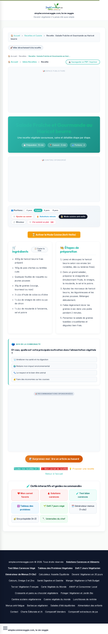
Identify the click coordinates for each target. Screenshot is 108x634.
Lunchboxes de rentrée (85, 599)
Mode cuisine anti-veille (73, 217)
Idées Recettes (30, 62)
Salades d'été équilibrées (62, 605)
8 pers (55, 210)
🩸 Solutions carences (53, 495)
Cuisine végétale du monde (57, 599)
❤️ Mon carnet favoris (25, 495)
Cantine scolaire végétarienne (26, 599)
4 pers (38, 210)
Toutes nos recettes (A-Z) (27, 468)
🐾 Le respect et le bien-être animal (29, 373)
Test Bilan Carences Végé (21, 568)
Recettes (22, 56)
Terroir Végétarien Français (24, 586)
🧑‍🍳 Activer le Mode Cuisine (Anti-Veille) (54, 234)
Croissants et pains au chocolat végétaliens (36, 593)
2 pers (29, 210)
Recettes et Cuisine (33, 35)
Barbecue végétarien (37, 605)
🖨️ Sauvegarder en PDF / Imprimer (83, 62)
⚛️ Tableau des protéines (25, 508)
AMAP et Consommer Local (83, 586)
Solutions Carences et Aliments (82, 562)
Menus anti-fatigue (15, 605)
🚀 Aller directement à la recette (25, 47)
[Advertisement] (54, 91)
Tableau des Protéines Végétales (55, 568)
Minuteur (18, 222)
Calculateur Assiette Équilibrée (54, 574)
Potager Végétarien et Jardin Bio (77, 593)
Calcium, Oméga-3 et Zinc (22, 580)
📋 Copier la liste (40, 250)
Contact (14, 611)
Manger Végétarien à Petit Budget (82, 580)
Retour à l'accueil (54, 473)
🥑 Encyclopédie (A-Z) (25, 518)
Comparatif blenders (55, 611)
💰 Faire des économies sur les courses (31, 379)
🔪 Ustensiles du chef (54, 518)
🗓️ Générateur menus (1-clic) (83, 508)
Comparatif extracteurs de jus (83, 611)
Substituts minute (46, 217)
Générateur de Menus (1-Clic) (20, 574)
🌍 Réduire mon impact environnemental (31, 366)
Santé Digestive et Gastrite (50, 580)
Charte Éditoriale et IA (32, 611)
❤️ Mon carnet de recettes (54, 468)
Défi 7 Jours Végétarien (87, 568)
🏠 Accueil (12, 56)
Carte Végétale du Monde (53, 586)
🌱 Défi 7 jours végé (53, 506)
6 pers (47, 210)
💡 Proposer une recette (81, 468)
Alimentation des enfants (90, 605)
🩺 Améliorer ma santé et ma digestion (30, 359)
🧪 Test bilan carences (83, 495)
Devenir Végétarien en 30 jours (87, 574)
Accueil (17, 35)
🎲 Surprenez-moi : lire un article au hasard (54, 459)
